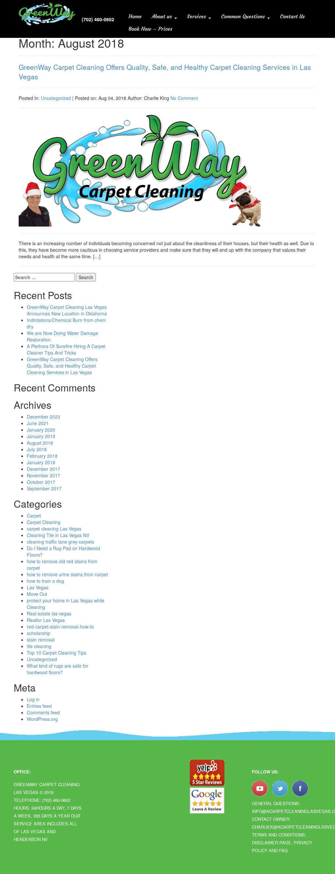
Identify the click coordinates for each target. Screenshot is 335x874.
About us (163, 16)
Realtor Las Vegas (46, 620)
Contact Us (292, 16)
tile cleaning (39, 646)
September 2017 (44, 488)
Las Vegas (37, 587)
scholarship (38, 633)
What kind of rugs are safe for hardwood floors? (57, 668)
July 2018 (37, 449)
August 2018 (40, 442)
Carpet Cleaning (44, 522)
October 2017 (41, 482)
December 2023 (43, 416)
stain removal (41, 639)
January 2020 (41, 429)
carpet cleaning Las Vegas (54, 528)
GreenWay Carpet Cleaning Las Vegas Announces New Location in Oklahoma (67, 310)
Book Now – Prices (150, 28)
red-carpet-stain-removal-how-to (60, 626)
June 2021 (38, 423)
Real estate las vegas (49, 613)
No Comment (184, 98)
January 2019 (41, 436)
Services (197, 16)
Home (135, 16)
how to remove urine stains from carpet (67, 574)
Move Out (37, 594)
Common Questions (244, 16)
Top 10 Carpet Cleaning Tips (56, 652)
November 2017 (43, 475)
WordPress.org (42, 719)
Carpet (34, 515)
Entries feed (39, 706)
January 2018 (41, 462)
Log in (33, 699)
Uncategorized (56, 98)
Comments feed (43, 712)
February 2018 (42, 456)
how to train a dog (45, 581)
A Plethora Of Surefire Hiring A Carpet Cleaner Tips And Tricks (66, 349)
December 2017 (43, 469)
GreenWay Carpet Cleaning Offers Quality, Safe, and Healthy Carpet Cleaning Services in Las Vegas (165, 71)
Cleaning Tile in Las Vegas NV (58, 535)
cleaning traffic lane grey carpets (60, 541)
